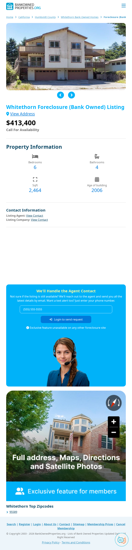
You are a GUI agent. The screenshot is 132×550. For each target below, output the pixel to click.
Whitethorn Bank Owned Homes (79, 17)
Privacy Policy (50, 542)
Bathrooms (97, 162)
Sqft (35, 185)
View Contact (34, 216)
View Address (22, 113)
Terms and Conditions (76, 542)
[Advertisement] (66, 256)
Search (11, 524)
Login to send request (68, 319)
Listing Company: (18, 220)
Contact (64, 524)
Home (9, 17)
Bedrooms (35, 162)
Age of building (97, 185)
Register (24, 524)
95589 (13, 512)
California (24, 17)
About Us (50, 524)
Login (37, 524)
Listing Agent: (15, 216)
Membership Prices (100, 524)
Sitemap (78, 524)
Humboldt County (45, 17)
